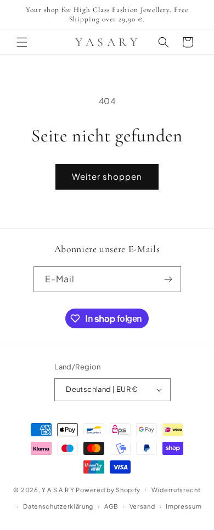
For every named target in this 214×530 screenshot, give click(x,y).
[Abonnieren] (168, 279)
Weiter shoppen (107, 176)
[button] (22, 42)
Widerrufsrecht (176, 489)
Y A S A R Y (58, 489)
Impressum (183, 506)
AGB (111, 506)
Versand (142, 506)
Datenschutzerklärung (58, 506)
